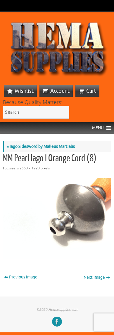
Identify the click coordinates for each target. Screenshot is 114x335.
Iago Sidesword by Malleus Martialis (41, 146)
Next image (94, 277)
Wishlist (24, 91)
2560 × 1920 (30, 168)
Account (60, 91)
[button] (98, 128)
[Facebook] (57, 322)
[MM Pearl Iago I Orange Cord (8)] (57, 218)
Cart (91, 91)
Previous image (23, 277)
